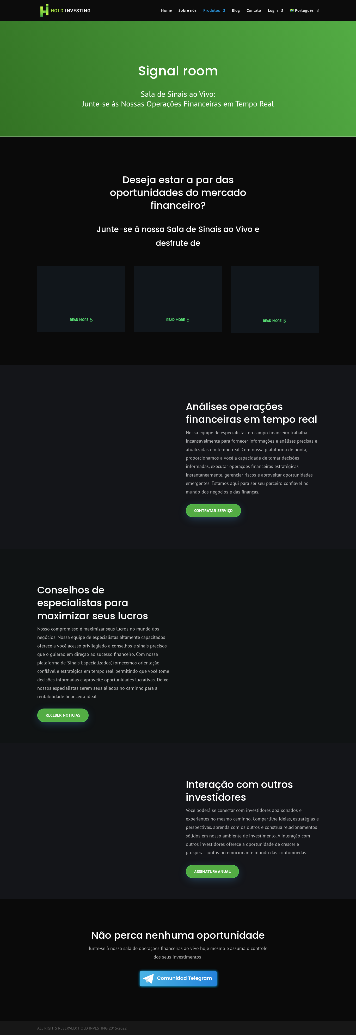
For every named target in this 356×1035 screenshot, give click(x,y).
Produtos (211, 11)
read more (79, 319)
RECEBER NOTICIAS (63, 715)
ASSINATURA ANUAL (212, 871)
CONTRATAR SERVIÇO (213, 510)
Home (166, 11)
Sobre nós (188, 11)
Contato (254, 11)
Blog (236, 11)
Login (273, 11)
